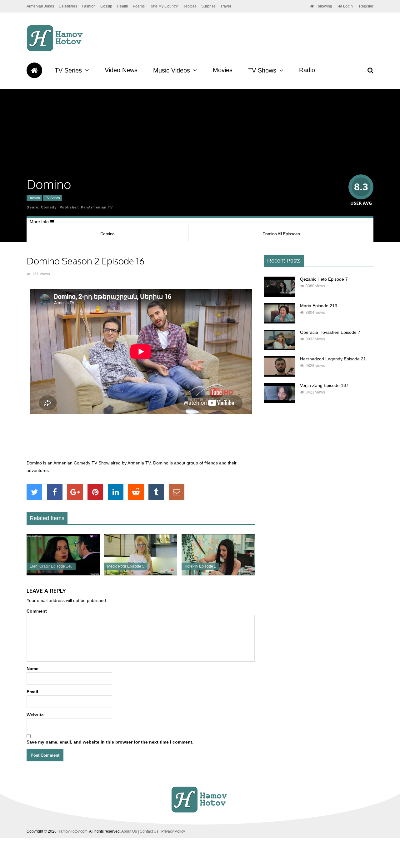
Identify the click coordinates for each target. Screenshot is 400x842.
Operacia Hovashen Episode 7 (330, 332)
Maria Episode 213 (318, 305)
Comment (37, 611)
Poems (139, 6)
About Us (129, 831)
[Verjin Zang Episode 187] (279, 401)
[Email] (176, 492)
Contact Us (149, 831)
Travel (225, 6)
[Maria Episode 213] (279, 321)
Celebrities (68, 6)
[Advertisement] (140, 440)
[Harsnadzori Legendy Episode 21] (279, 375)
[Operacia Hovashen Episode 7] (279, 348)
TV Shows (262, 70)
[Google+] (75, 492)
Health (122, 6)
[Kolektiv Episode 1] (218, 573)
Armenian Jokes (40, 6)
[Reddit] (136, 492)
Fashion (89, 6)
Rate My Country (163, 6)
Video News (121, 70)
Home (34, 70)
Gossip (106, 6)
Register (366, 6)
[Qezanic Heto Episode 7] (279, 295)
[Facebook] (54, 492)
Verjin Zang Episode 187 (324, 385)
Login (348, 6)
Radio (307, 70)
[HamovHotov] (56, 50)
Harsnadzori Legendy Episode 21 (333, 358)
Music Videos (171, 70)
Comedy (49, 207)
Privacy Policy (173, 831)
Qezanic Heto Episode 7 (324, 279)
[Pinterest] (95, 492)
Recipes (189, 6)
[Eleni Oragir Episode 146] (63, 573)
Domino (34, 198)
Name (32, 668)
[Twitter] (34, 492)
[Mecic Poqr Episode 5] (140, 573)
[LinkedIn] (115, 492)
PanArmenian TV (97, 207)
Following (324, 6)
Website (35, 714)
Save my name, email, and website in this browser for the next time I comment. (110, 741)
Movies (222, 70)
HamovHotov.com (73, 831)
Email (32, 691)
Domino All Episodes (281, 233)
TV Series (68, 70)
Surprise (208, 6)
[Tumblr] (156, 492)
